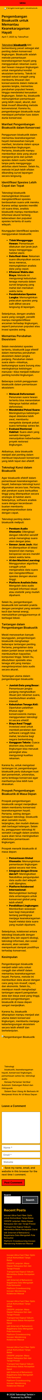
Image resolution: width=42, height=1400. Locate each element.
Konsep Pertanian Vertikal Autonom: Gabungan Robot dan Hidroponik (17, 1085)
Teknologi (14, 44)
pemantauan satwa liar (13, 1076)
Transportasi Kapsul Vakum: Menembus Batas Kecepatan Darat (20, 1274)
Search (7, 1195)
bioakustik (9, 1069)
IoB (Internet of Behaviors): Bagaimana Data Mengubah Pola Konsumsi (19, 1235)
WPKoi (27, 1397)
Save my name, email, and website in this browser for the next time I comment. (19, 1171)
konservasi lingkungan (20, 1072)
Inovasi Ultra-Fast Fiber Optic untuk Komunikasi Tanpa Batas (21, 1257)
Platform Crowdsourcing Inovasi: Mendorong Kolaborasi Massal (18, 1291)
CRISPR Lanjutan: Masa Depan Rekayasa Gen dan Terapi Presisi (19, 1266)
